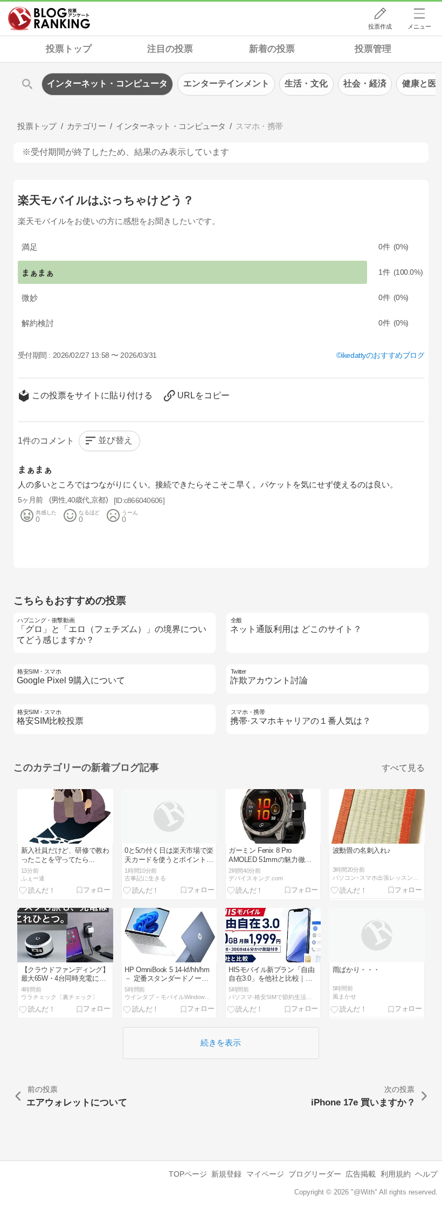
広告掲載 (361, 1174)
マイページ (265, 1174)
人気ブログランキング (49, 18)
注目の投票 (170, 49)
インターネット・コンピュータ (107, 83)
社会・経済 (364, 83)
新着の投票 (272, 49)
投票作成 (380, 26)
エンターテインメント (226, 83)
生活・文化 (306, 83)
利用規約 (396, 1174)
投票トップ (69, 49)
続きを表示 (221, 1042)
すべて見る (403, 767)
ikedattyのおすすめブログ (382, 355)
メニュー (419, 26)
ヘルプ (426, 1174)
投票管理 (373, 49)
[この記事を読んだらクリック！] (37, 890)
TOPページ (188, 1174)
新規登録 (226, 1174)
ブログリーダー (314, 1174)
